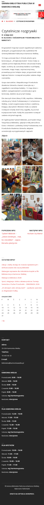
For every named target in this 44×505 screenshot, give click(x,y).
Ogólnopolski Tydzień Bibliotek (26, 38)
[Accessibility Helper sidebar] (41, 14)
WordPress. (30, 494)
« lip (3, 321)
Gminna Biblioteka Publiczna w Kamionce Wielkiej (18, 5)
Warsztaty (6, 40)
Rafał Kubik (26, 489)
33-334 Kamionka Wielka (11, 348)
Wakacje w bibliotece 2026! (11, 278)
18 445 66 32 (6, 356)
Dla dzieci (9, 21)
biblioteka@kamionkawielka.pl (13, 363)
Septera (21, 494)
